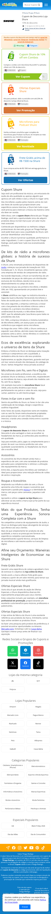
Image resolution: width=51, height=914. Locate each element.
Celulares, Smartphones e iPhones (13, 766)
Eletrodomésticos (38, 766)
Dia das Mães (13, 834)
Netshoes (12, 732)
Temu (38, 732)
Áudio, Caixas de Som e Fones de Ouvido (35, 29)
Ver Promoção (25, 110)
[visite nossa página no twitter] (25, 847)
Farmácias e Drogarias (12, 783)
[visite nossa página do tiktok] (43, 847)
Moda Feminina (38, 800)
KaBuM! (13, 749)
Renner (38, 724)
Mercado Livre (7, 629)
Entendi (25, 907)
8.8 (13, 826)
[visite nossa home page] (12, 4)
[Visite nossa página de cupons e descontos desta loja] (11, 56)
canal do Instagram (25, 42)
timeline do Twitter (36, 39)
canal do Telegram (20, 39)
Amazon (13, 707)
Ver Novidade (25, 146)
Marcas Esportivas (38, 792)
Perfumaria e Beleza (12, 809)
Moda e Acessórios (12, 800)
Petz (13, 740)
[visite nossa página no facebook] (8, 847)
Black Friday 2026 (38, 826)
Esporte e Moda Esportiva (38, 775)
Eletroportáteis (13, 775)
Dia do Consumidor (38, 834)
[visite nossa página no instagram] (19, 847)
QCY (38, 681)
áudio (3, 267)
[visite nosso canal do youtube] (31, 847)
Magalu (38, 707)
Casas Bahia (36, 629)
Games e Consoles (38, 783)
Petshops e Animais (38, 809)
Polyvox (13, 689)
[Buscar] (39, 5)
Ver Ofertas (25, 180)
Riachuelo (13, 724)
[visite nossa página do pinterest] (37, 847)
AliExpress (38, 740)
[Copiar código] (43, 76)
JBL (13, 681)
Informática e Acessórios (12, 792)
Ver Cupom (23, 76)
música (27, 489)
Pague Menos (38, 715)
